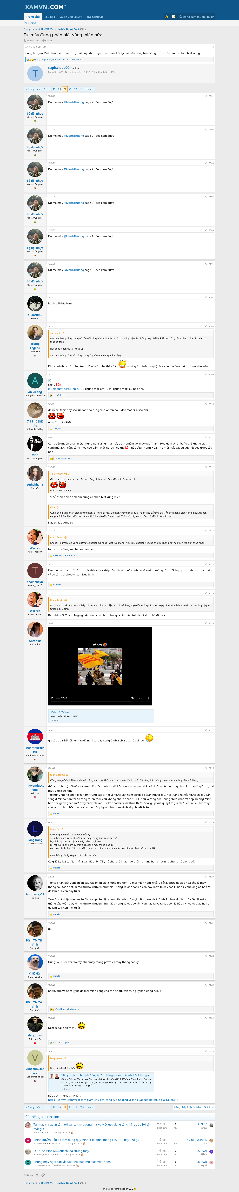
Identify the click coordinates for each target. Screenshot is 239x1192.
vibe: (52, 507)
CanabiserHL (39, 1165)
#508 (211, 326)
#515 (211, 593)
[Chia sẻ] (212, 47)
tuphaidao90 (33, 40)
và (63, 458)
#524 (211, 1017)
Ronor (36, 1132)
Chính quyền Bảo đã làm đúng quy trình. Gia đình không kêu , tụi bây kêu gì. (86, 1140)
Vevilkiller (38, 1143)
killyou (204, 1154)
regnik (204, 1165)
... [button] (49, 89)
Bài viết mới (30, 22)
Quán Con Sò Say (71, 17)
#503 (211, 163)
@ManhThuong (74, 102)
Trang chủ (33, 17)
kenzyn (203, 1127)
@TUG (80, 389)
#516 (211, 623)
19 (54, 89)
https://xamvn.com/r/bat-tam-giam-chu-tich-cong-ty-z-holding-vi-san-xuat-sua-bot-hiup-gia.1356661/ (113, 1100)
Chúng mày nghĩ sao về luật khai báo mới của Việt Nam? (72, 1162)
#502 (211, 129)
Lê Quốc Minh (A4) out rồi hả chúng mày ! (62, 1151)
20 (59, 89)
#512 (211, 467)
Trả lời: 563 (41, 47)
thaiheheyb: (56, 600)
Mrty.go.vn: (56, 1058)
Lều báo (50, 17)
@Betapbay (55, 389)
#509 (211, 374)
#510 (211, 403)
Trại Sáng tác (95, 17)
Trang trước (34, 89)
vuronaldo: (56, 333)
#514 (211, 564)
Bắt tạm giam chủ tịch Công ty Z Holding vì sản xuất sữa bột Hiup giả (105, 1075)
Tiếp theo (85, 89)
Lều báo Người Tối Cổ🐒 (61, 1132)
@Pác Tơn (70, 389)
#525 (211, 1051)
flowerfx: (55, 829)
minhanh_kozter (41, 1154)
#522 (211, 955)
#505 (211, 230)
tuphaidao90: (57, 774)
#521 (211, 922)
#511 (211, 437)
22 (70, 89)
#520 (211, 876)
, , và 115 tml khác (58, 59)
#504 (211, 196)
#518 (211, 767)
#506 (211, 263)
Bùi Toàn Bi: (56, 537)
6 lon (205, 1143)
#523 (211, 984)
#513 (211, 530)
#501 (211, 95)
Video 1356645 (60, 712)
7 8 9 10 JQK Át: (58, 473)
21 (65, 89)
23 (75, 89)
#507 (211, 297)
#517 (211, 730)
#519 (211, 822)
